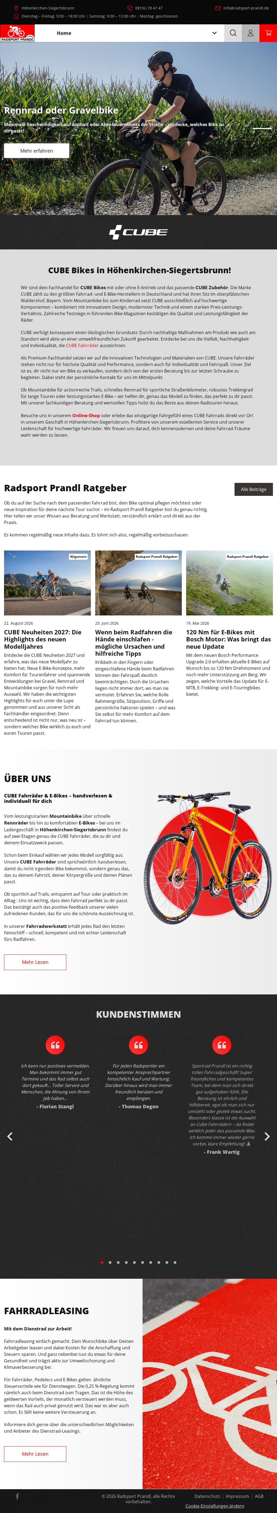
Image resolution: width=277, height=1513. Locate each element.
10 (175, 1262)
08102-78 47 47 (149, 8)
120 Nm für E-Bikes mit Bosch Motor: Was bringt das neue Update (228, 639)
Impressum (237, 1496)
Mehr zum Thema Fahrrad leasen (57, 197)
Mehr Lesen (35, 962)
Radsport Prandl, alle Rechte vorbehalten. (146, 1499)
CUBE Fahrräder (82, 345)
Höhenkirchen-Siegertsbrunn (48, 8)
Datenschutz (207, 1496)
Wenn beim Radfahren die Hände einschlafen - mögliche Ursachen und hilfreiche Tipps (133, 642)
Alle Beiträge (253, 489)
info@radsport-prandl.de (246, 8)
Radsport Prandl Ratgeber (156, 556)
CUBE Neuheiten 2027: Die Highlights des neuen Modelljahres (42, 639)
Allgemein (78, 556)
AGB (259, 1496)
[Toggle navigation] (214, 33)
